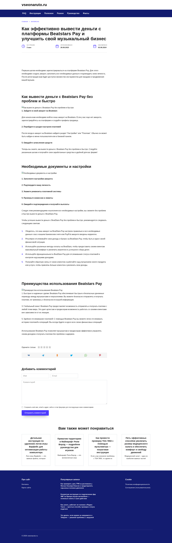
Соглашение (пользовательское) (137, 488)
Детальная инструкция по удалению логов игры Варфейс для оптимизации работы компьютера (36, 445)
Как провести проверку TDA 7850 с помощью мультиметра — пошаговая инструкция (102, 445)
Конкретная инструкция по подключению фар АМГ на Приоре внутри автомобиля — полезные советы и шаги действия (78, 496)
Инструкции (35, 13)
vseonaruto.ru (34, 5)
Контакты (25, 484)
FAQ (24, 13)
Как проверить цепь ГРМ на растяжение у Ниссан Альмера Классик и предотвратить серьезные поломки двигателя (77, 486)
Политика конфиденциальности (137, 484)
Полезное (48, 13)
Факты (86, 13)
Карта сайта (26, 488)
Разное (60, 13)
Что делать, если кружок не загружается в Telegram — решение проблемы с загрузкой (77, 516)
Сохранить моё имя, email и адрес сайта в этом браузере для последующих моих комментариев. (59, 407)
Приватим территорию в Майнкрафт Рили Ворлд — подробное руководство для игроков (69, 445)
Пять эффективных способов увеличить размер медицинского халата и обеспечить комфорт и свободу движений (136, 445)
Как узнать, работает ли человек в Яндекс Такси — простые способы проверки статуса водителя (78, 507)
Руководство (73, 13)
